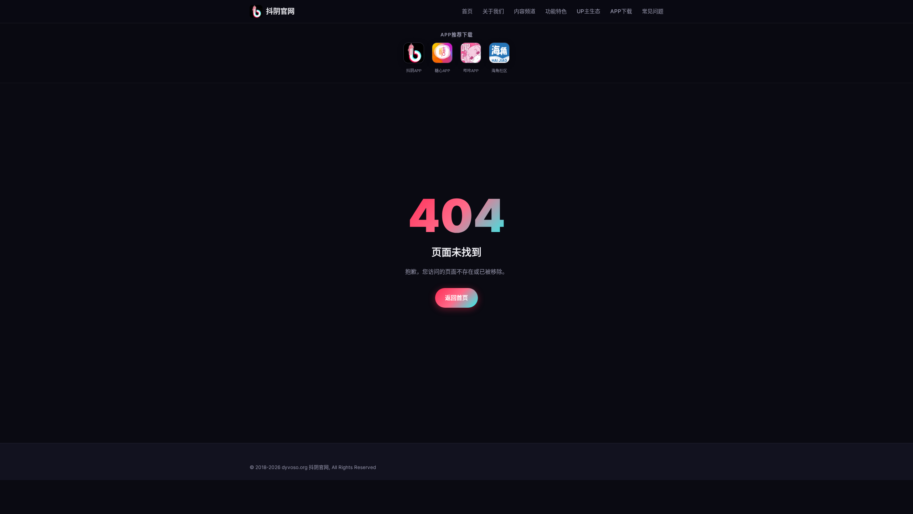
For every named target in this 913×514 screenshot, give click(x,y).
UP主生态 (588, 11)
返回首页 (456, 297)
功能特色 (556, 11)
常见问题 (652, 11)
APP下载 (621, 11)
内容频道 (524, 11)
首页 (467, 11)
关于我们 (493, 11)
